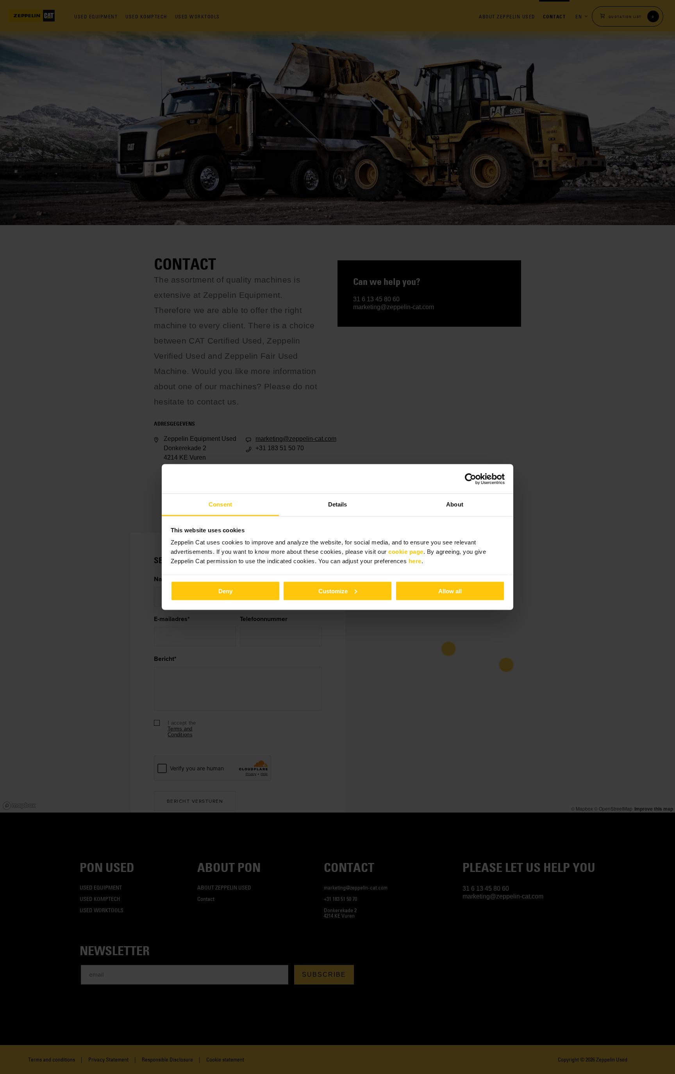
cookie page (405, 551)
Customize (333, 590)
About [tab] (454, 504)
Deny (225, 590)
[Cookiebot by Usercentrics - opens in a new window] (470, 479)
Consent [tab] (220, 504)
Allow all (450, 590)
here (415, 561)
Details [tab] (337, 504)
